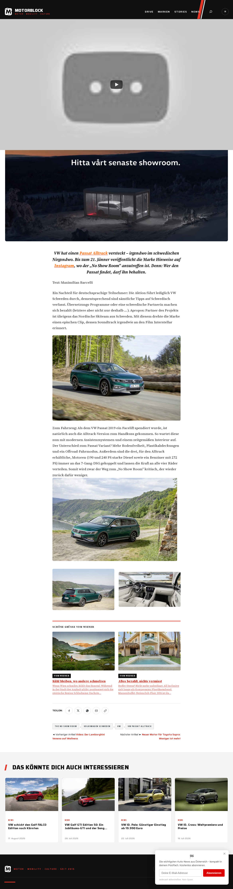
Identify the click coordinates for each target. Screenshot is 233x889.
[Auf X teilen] (78, 710)
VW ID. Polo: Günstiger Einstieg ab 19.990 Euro (143, 826)
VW (119, 726)
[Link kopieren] (105, 710)
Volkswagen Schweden (97, 726)
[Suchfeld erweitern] (211, 11)
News (11, 820)
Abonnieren (213, 872)
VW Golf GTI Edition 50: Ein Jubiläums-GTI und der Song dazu (84, 826)
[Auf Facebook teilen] (69, 710)
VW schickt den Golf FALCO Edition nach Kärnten (27, 826)
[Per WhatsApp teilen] (87, 710)
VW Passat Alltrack (139, 726)
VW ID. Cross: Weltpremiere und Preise (200, 826)
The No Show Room (66, 726)
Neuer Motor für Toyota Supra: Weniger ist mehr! (161, 736)
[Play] (116, 84)
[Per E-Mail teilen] (96, 710)
